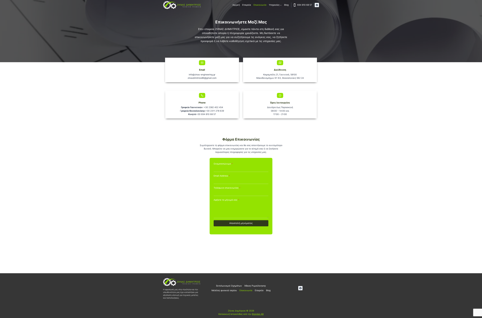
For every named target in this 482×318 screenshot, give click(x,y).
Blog (286, 5)
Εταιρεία (246, 5)
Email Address (222, 176)
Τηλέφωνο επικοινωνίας (227, 188)
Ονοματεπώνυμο (223, 164)
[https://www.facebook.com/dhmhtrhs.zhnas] (317, 5)
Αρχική (236, 5)
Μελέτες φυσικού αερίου (224, 290)
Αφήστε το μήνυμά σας (226, 200)
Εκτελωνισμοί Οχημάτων (229, 286)
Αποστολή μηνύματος (241, 223)
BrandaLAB (258, 314)
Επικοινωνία (260, 5)
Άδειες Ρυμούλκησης (255, 286)
